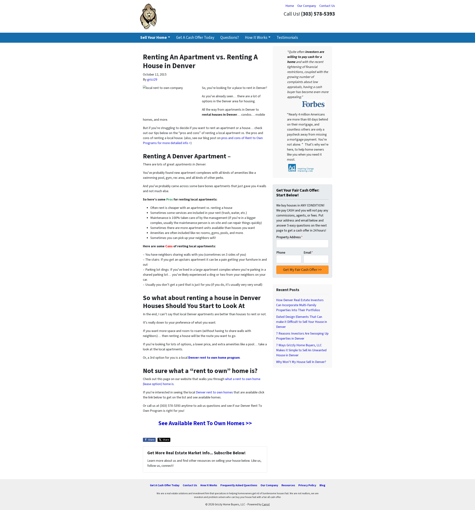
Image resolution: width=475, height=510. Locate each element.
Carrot (266, 504)
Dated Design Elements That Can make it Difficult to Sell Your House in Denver (301, 322)
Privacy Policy (307, 485)
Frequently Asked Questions (238, 485)
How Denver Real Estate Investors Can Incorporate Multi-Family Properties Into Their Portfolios (300, 305)
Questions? (229, 37)
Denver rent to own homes (214, 392)
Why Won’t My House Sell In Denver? (301, 362)
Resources (288, 485)
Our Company (306, 6)
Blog (322, 485)
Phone (280, 252)
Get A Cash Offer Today (195, 37)
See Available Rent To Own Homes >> (205, 423)
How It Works (256, 37)
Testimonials (287, 37)
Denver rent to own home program (214, 357)
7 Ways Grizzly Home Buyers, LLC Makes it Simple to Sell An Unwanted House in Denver (301, 350)
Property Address (289, 237)
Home (289, 6)
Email (308, 252)
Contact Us (327, 6)
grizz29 (152, 79)
